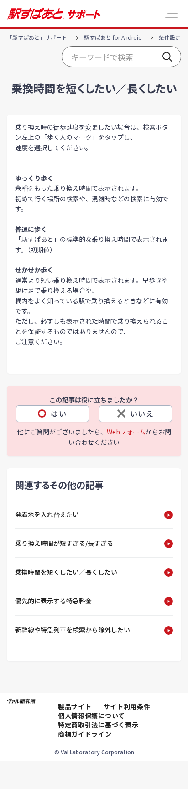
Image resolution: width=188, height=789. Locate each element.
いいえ (142, 413)
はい (59, 413)
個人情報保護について (91, 715)
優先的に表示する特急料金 (53, 600)
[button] (171, 13)
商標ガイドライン (85, 733)
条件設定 (170, 37)
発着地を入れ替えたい (47, 514)
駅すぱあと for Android (113, 37)
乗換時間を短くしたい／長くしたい (66, 571)
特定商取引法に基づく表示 (98, 724)
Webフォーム (126, 431)
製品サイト (75, 706)
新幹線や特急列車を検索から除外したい (72, 629)
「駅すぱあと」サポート (37, 37)
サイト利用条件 (127, 706)
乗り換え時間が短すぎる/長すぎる (64, 543)
